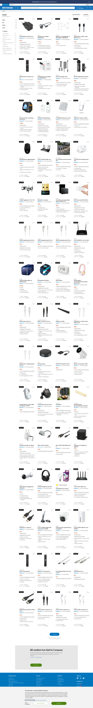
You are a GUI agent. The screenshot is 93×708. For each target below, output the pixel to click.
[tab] (5, 5)
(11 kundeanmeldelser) (47, 282)
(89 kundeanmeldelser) (47, 201)
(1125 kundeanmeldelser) (48, 161)
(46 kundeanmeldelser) (84, 365)
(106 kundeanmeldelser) (30, 529)
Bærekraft (38, 682)
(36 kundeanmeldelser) (29, 283)
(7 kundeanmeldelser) (65, 574)
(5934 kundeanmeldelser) (30, 241)
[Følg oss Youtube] (83, 678)
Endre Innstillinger (27, 703)
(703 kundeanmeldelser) (84, 241)
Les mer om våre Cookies (30, 700)
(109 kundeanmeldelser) (30, 161)
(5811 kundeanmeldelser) (48, 611)
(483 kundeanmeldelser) (48, 323)
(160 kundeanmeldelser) (48, 573)
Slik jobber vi (39, 681)
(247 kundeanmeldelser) (30, 573)
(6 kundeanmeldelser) (83, 78)
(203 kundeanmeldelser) (66, 78)
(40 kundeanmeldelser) (47, 365)
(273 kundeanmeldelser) (84, 530)
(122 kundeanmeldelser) (66, 282)
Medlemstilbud (61, 681)
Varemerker (60, 684)
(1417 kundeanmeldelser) (30, 38)
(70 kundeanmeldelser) (66, 365)
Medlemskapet (39, 679)
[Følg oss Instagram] (80, 678)
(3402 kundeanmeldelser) (30, 323)
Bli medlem (36, 665)
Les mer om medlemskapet (36, 657)
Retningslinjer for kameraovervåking (16, 682)
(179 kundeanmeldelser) (30, 489)
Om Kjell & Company (40, 678)
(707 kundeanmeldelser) (84, 573)
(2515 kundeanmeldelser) (30, 447)
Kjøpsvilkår (11, 684)
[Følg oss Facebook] (77, 678)
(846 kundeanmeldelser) (30, 612)
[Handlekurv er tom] (90, 7)
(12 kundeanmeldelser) (47, 79)
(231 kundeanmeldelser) (66, 162)
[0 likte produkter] (87, 7)
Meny (18, 7)
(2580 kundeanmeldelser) (84, 119)
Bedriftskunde (11, 679)
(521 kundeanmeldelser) (84, 488)
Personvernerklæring (13, 681)
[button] (10, 16)
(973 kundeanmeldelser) (30, 366)
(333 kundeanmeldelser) (66, 39)
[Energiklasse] (57, 485)
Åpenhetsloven (39, 684)
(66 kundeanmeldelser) (66, 119)
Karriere (38, 685)
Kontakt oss (11, 678)
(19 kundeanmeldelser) (84, 407)
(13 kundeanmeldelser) (66, 448)
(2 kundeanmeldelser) (83, 284)
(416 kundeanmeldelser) (84, 162)
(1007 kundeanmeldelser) (66, 406)
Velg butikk (28, 94)
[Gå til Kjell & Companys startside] (8, 8)
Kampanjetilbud (61, 679)
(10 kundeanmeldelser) (29, 79)
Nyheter (59, 682)
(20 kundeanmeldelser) (47, 530)
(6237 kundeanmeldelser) (84, 201)
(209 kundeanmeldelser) (66, 490)
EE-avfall (10, 685)
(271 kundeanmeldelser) (30, 407)
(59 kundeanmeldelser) (29, 201)
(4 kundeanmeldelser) (29, 121)
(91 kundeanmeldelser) (47, 39)
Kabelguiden (60, 678)
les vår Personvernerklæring (40, 700)
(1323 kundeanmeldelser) (84, 39)
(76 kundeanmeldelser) (47, 406)
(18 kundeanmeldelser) (66, 323)
